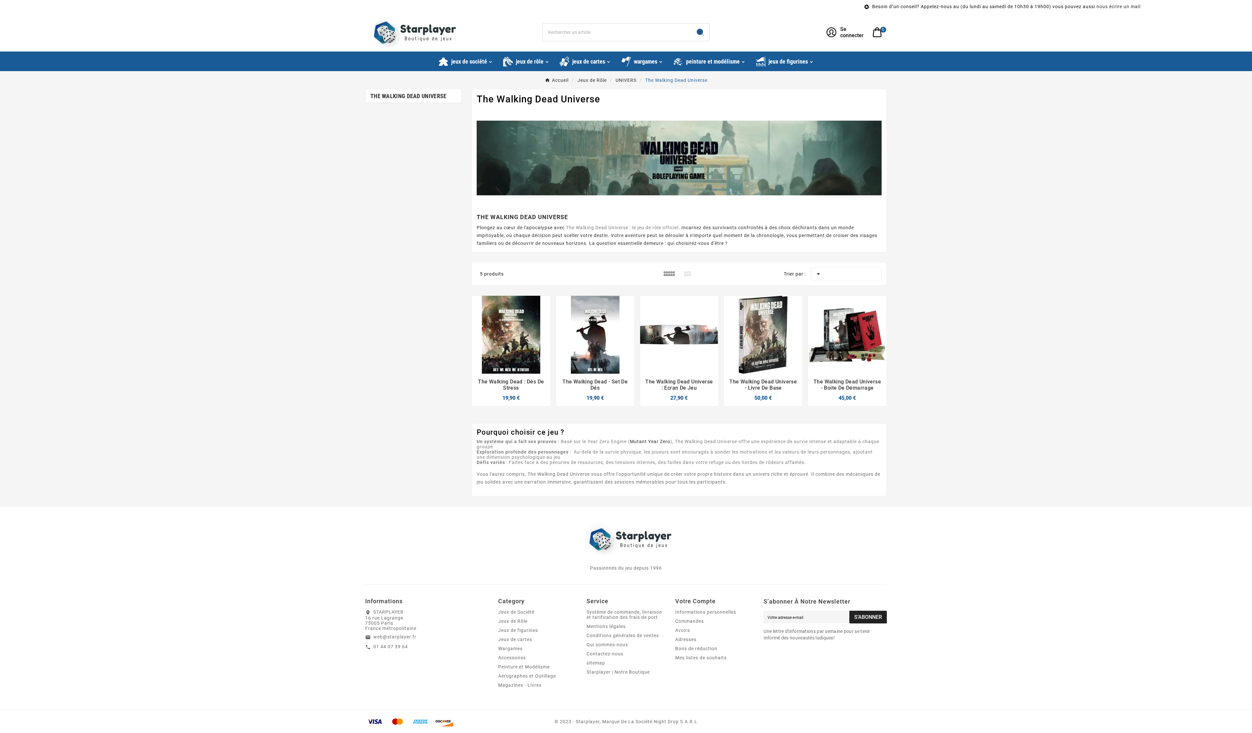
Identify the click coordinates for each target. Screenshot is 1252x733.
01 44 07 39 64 (390, 646)
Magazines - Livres (520, 685)
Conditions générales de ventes (623, 635)
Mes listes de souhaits (701, 657)
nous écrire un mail (943, 6)
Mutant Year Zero (650, 441)
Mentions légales (606, 626)
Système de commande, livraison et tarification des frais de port (624, 614)
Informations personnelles (705, 612)
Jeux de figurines (518, 630)
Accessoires (512, 657)
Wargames (510, 648)
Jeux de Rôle (513, 621)
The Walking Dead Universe (408, 96)
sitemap (596, 663)
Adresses (685, 639)
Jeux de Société (516, 612)
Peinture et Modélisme (524, 666)
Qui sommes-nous (607, 644)
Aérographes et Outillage (527, 676)
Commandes (689, 621)
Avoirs (682, 630)
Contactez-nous (605, 653)
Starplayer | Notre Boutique (618, 672)
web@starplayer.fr (394, 636)
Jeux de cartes (515, 639)
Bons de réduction (696, 648)
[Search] (700, 32)
